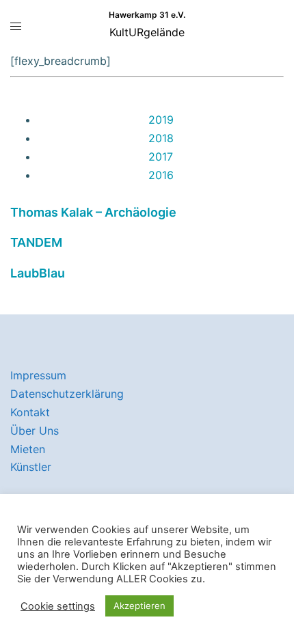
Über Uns (34, 430)
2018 (161, 138)
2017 (160, 156)
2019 (161, 119)
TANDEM (36, 242)
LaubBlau (37, 273)
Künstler (30, 467)
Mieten (27, 449)
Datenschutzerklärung (67, 394)
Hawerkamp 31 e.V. (147, 15)
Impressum (38, 375)
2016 (161, 175)
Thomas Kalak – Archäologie (93, 212)
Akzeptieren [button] (139, 605)
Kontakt (30, 412)
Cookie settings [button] (58, 606)
